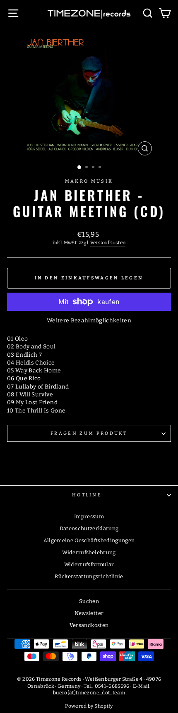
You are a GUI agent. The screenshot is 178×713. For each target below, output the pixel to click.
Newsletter (89, 613)
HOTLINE (87, 495)
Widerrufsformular (89, 564)
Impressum (89, 516)
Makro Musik (89, 181)
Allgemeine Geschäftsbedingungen (89, 540)
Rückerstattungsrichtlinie (89, 576)
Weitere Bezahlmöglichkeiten (89, 320)
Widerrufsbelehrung (88, 552)
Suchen (89, 601)
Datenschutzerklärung (89, 528)
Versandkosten (108, 243)
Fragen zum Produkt (89, 433)
